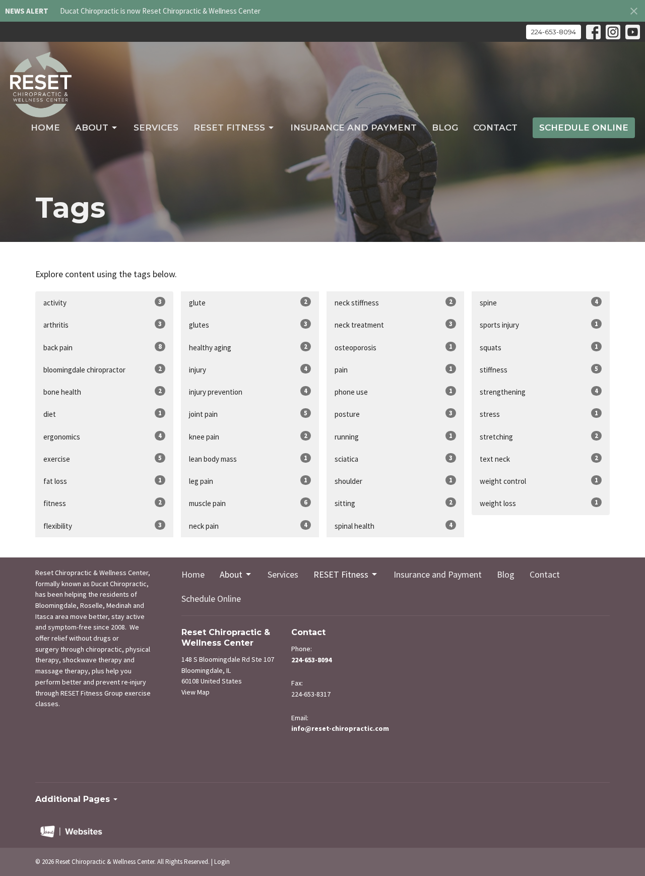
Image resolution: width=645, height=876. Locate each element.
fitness (102, 503)
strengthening (539, 392)
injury (248, 369)
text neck (539, 459)
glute (248, 302)
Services (156, 127)
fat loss (102, 481)
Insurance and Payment (353, 127)
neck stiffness (394, 302)
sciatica (394, 459)
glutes (248, 325)
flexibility (102, 526)
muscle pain (248, 503)
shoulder (394, 481)
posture (394, 414)
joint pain (248, 414)
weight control (539, 481)
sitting (394, 503)
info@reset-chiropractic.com (340, 728)
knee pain (248, 436)
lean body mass (248, 459)
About (91, 127)
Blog (445, 127)
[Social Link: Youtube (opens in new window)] (632, 32)
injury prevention (248, 392)
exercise (102, 459)
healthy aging (248, 347)
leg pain (248, 481)
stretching (539, 436)
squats (539, 347)
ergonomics (102, 436)
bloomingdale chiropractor (102, 369)
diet (102, 414)
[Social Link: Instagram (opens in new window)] (613, 32)
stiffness (539, 369)
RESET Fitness (229, 127)
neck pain (248, 526)
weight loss (539, 503)
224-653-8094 (553, 32)
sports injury (539, 325)
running (394, 436)
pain (394, 369)
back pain (102, 347)
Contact (495, 127)
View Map (195, 692)
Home (45, 127)
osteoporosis (394, 347)
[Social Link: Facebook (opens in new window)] (593, 32)
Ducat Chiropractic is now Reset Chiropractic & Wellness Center (160, 11)
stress (539, 414)
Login (222, 861)
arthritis (102, 325)
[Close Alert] (634, 11)
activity (102, 302)
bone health (102, 392)
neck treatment (394, 325)
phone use (394, 392)
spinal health (394, 526)
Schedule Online (583, 127)
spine (539, 302)
